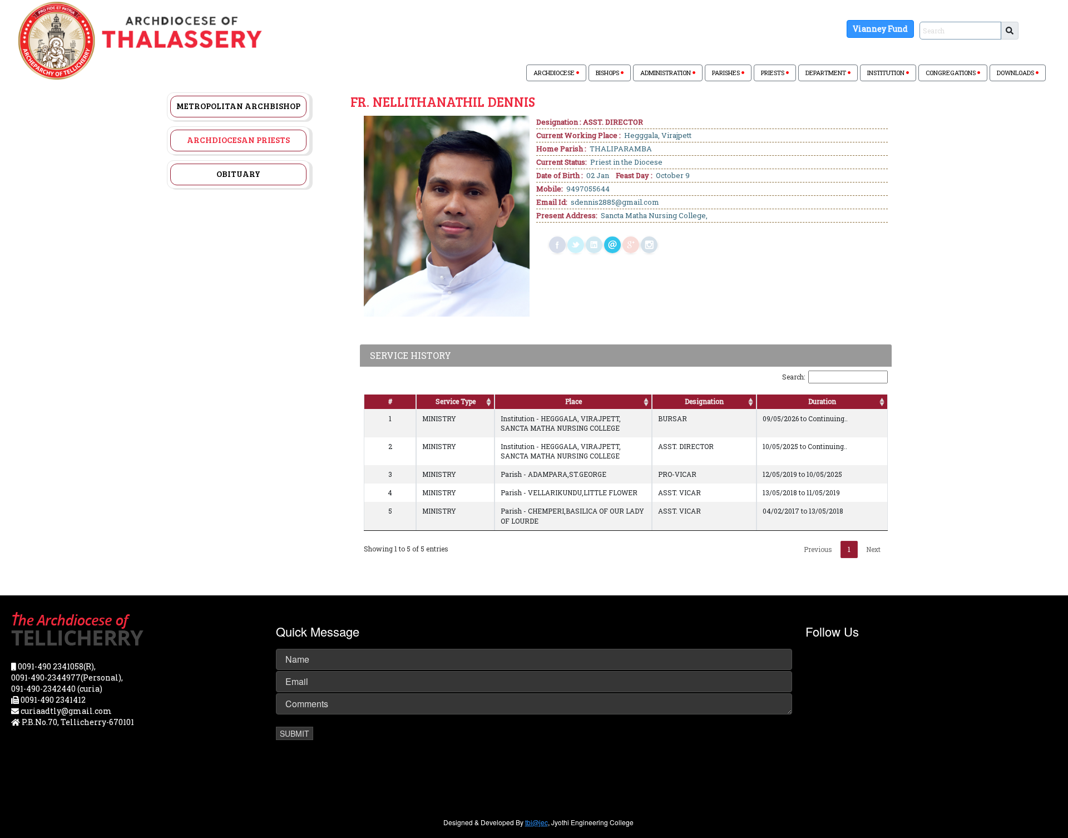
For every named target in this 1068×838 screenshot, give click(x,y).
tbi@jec (536, 822)
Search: (793, 376)
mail (612, 244)
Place (573, 401)
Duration (822, 401)
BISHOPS (608, 72)
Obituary (238, 173)
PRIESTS (773, 72)
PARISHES (726, 72)
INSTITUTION (886, 72)
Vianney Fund (880, 28)
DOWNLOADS (1016, 72)
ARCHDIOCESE (554, 72)
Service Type (456, 401)
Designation (704, 401)
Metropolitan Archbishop (238, 105)
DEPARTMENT (826, 72)
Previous (818, 549)
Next (873, 549)
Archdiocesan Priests (238, 139)
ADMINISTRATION (666, 72)
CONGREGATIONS (951, 72)
